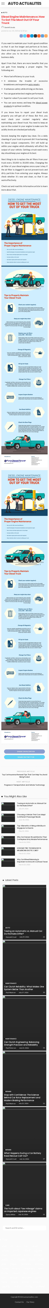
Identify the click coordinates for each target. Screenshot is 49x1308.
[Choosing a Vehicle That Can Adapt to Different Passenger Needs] (8, 818)
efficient (26, 1250)
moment (35, 1273)
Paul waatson (11, 992)
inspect (5, 1268)
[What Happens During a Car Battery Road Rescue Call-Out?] (24, 1134)
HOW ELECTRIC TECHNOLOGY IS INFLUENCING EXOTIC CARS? (29, 849)
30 (44, 992)
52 (44, 1214)
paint (4, 1277)
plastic (4, 1282)
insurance (16, 1268)
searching (6, 1286)
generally (38, 1255)
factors (27, 1255)
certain (35, 1246)
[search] (45, 3)
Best (19, 1246)
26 (44, 1048)
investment (29, 1268)
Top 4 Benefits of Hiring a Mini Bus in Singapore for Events (31, 827)
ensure (5, 1255)
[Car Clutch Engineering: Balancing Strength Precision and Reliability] (24, 1023)
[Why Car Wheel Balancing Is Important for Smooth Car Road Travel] (8, 862)
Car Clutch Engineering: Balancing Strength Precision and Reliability (21, 1043)
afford (4, 1246)
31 (44, 1103)
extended (16, 1255)
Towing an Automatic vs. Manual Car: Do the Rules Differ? (32, 804)
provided (37, 1282)
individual (39, 1264)
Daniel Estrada (9, 27)
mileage (15, 1273)
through (19, 1291)
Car (26, 1246)
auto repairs (33, 84)
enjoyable (38, 1250)
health (41, 1259)
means (41, 1268)
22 (44, 937)
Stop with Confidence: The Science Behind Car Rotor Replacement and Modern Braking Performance (22, 1097)
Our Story (30, 1302)
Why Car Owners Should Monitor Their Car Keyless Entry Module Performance (32, 838)
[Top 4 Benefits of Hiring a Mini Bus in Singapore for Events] (8, 829)
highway (13, 1264)
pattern (38, 1277)
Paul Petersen (11, 1048)
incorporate (26, 1264)
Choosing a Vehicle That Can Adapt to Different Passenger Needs (31, 815)
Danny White (10, 1215)
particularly (26, 1277)
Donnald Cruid (11, 937)
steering (28, 1286)
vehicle (29, 1291)
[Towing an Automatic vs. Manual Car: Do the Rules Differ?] (8, 806)
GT (13, 1259)
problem (25, 1282)
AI (12, 1246)
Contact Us (19, 1302)
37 (44, 1159)
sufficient (40, 1286)
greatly (5, 1259)
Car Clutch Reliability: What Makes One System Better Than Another (24, 988)
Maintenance (10, 983)
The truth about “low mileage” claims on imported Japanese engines (23, 1210)
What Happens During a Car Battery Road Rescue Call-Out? (22, 1154)
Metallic (5, 1273)
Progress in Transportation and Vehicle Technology (24, 785)
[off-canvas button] (3, 3)
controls (5, 1250)
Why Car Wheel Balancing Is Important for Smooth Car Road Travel (32, 860)
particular (14, 1277)
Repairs (8, 1091)
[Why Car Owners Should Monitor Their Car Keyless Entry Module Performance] (8, 840)
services (17, 1286)
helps (4, 1264)
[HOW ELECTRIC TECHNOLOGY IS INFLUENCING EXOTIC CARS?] (8, 851)
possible (14, 1282)
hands (32, 1259)
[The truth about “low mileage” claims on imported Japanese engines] (24, 1189)
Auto (5, 12)
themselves (7, 1291)
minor (25, 1273)
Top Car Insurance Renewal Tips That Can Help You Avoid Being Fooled (24, 775)
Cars (7, 1205)
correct (16, 1250)
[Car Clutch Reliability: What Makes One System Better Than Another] (24, 967)
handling (22, 1259)
